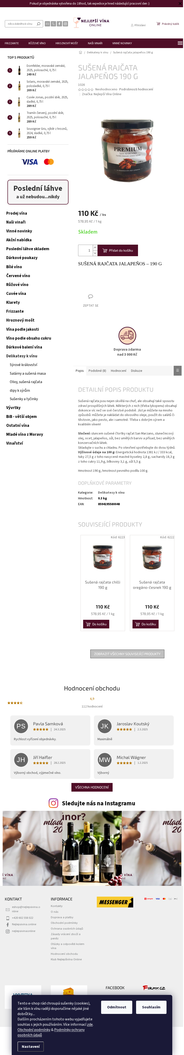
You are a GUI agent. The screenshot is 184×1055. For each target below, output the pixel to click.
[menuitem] (11, 43)
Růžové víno (17, 285)
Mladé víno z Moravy (24, 434)
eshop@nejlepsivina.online (26, 909)
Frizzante (15, 311)
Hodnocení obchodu (64, 954)
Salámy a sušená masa (28, 373)
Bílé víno (14, 267)
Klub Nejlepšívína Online (66, 959)
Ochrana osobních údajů (67, 928)
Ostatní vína (17, 425)
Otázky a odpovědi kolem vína (67, 946)
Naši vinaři (16, 222)
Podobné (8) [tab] (97, 370)
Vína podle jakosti (22, 329)
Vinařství (14, 443)
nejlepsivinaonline (23, 931)
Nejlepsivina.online (24, 924)
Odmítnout (115, 1007)
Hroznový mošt (20, 320)
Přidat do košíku (121, 250)
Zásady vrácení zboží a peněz (65, 936)
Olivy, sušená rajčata (26, 382)
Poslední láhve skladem (27, 249)
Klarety (13, 302)
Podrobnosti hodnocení (136, 89)
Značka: (101, 94)
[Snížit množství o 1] (95, 253)
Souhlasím (149, 1007)
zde (88, 1024)
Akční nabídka (19, 240)
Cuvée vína (16, 294)
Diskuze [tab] (136, 370)
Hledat (38, 24)
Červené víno (18, 276)
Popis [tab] (80, 370)
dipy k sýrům (20, 390)
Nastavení (29, 1046)
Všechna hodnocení (92, 787)
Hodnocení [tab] (118, 370)
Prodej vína (16, 213)
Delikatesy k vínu (21, 356)
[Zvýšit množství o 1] (95, 247)
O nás (54, 912)
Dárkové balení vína (24, 347)
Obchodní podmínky (32, 1029)
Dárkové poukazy (22, 258)
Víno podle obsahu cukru (28, 338)
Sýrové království (23, 364)
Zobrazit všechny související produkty (127, 654)
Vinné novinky (19, 231)
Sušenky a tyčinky (24, 399)
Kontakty (57, 906)
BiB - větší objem (21, 417)
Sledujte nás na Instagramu (98, 803)
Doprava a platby (62, 917)
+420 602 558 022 (22, 918)
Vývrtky (13, 408)
